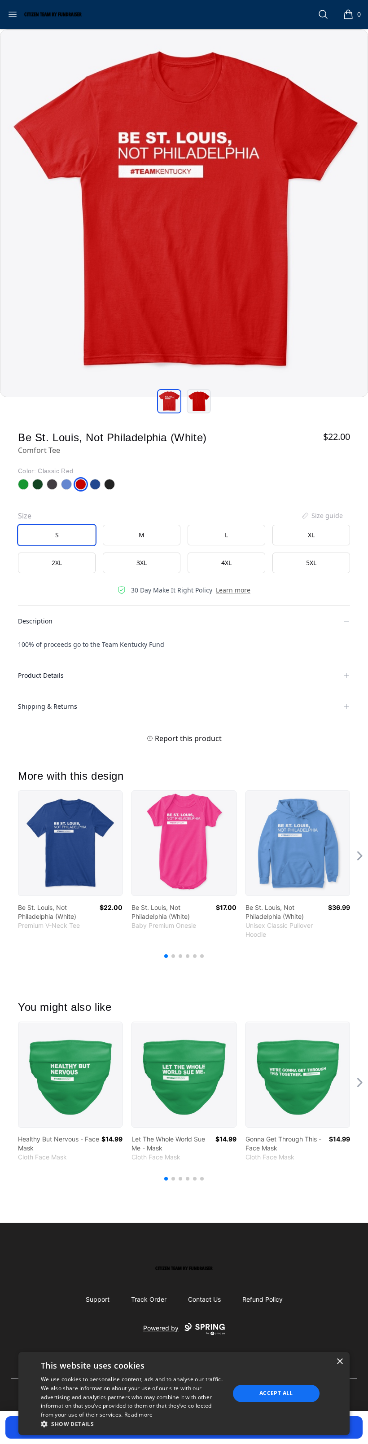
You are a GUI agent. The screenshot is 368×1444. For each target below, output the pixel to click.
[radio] (57, 535)
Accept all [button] (276, 1393)
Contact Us (204, 1299)
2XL (57, 562)
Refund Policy (262, 1299)
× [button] (339, 1361)
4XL (226, 562)
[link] (70, 843)
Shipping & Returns (47, 706)
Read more (138, 1414)
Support (98, 1299)
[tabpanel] (184, 213)
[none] (322, 515)
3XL (141, 562)
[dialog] (184, 1393)
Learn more (233, 590)
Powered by (161, 1328)
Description (35, 621)
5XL (311, 562)
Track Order (148, 1299)
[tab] (169, 401)
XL (311, 535)
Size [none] (24, 516)
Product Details (41, 675)
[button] (132, 1423)
